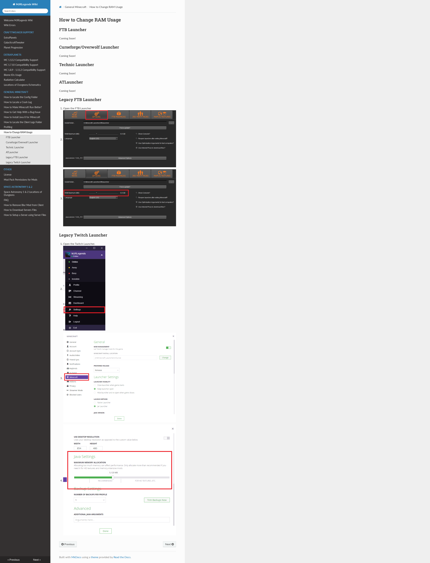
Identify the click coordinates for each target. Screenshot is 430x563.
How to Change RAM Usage (18, 132)
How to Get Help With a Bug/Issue (22, 112)
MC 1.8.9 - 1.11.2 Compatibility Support (24, 69)
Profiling (8, 127)
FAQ (6, 200)
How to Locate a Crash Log (18, 102)
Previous (69, 544)
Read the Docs (122, 557)
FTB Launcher (13, 137)
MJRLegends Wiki (26, 4)
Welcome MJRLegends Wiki (18, 20)
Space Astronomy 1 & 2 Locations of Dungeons (23, 193)
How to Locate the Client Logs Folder (23, 122)
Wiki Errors (9, 25)
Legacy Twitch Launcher (18, 162)
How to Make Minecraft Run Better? (23, 107)
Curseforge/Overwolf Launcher (22, 142)
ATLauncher (12, 152)
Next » (37, 559)
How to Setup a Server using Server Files (25, 214)
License (7, 174)
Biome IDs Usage (13, 74)
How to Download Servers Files (20, 209)
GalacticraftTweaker (14, 42)
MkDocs (76, 557)
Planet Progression (13, 47)
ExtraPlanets (10, 37)
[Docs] (60, 7)
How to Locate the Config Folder (21, 97)
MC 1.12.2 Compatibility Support (21, 60)
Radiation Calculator (14, 79)
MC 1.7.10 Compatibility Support (21, 64)
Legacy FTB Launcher (17, 157)
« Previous (14, 559)
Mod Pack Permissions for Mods (20, 179)
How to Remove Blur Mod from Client (24, 205)
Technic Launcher (15, 147)
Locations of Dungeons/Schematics (22, 84)
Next (168, 544)
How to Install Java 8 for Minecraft (22, 117)
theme (94, 557)
